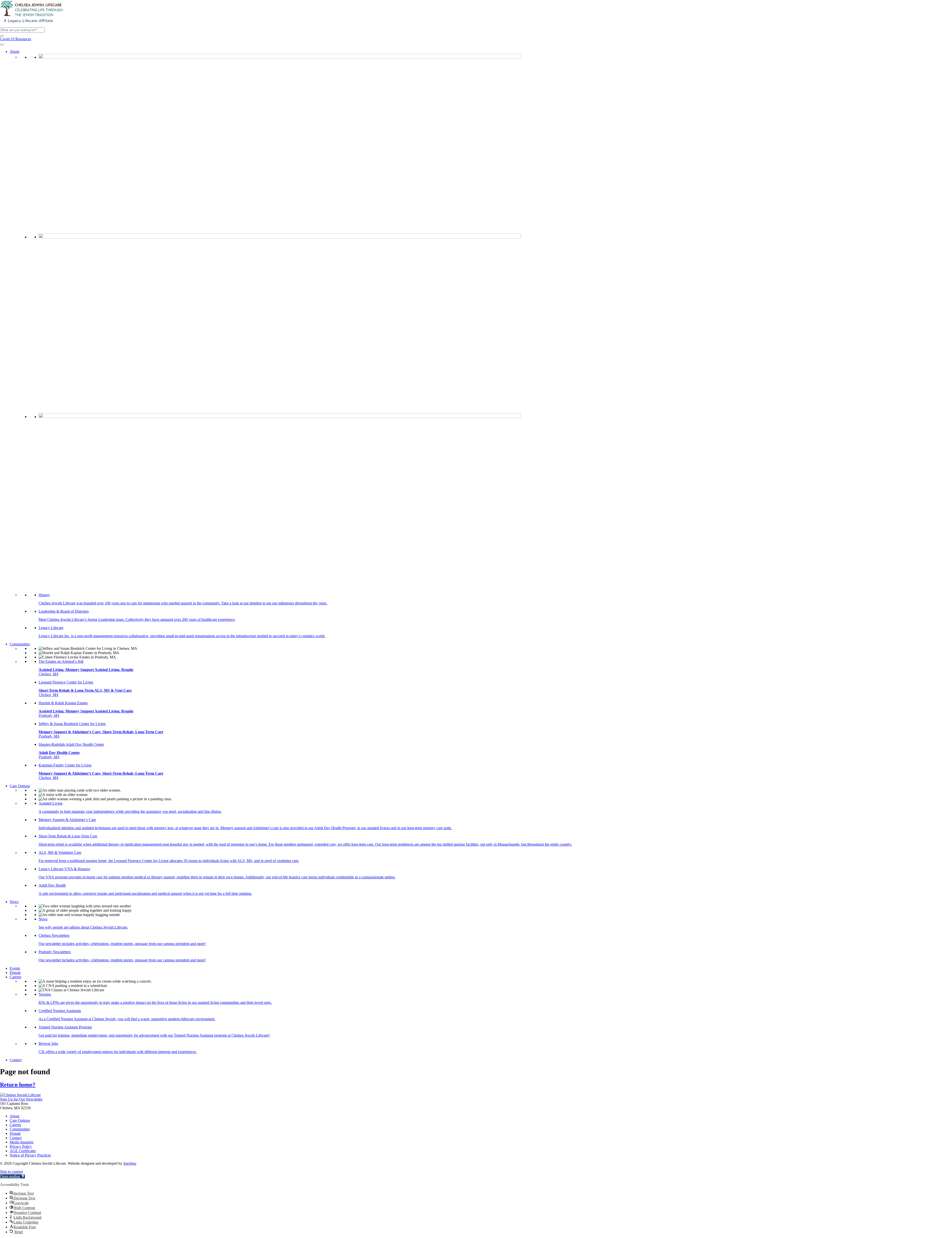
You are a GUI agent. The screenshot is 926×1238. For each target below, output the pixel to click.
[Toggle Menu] (2, 44)
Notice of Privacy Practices (30, 1155)
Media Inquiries (22, 1142)
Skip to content (11, 1172)
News (14, 902)
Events (15, 968)
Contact (15, 1060)
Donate (15, 973)
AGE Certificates (23, 1151)
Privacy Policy (21, 1146)
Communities (20, 644)
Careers (15, 977)
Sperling (129, 1163)
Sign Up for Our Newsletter (21, 1099)
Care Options (20, 786)
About (14, 51)
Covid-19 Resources (15, 39)
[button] (2, 36)
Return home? (17, 1084)
